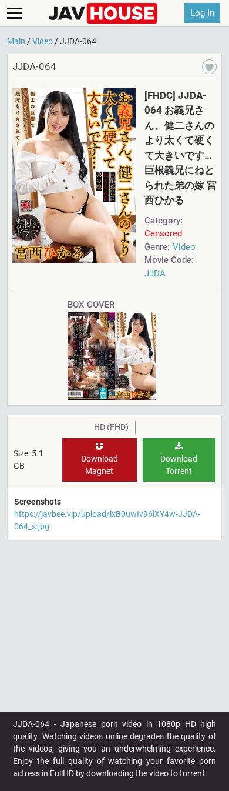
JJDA (155, 273)
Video (184, 247)
